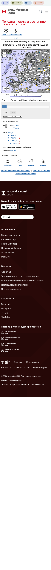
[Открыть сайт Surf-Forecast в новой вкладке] (5, 3)
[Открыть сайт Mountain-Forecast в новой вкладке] (16, 3)
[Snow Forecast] (14, 11)
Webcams (8, 165)
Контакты (6, 367)
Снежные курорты (10, 235)
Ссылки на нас (22, 367)
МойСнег (5, 256)
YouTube (5, 317)
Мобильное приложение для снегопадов (22, 280)
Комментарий (40, 367)
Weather (31, 165)
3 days (16, 125)
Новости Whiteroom (11, 248)
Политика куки (38, 384)
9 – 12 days (12, 140)
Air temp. (43, 165)
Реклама (18, 362)
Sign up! (13, 150)
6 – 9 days (12, 137)
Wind (20, 165)
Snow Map (6, 34)
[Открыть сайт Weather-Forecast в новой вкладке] (38, 3)
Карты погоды (8, 239)
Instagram (6, 308)
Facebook (6, 304)
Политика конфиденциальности (15, 384)
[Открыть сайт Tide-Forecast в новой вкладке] (28, 3)
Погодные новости (11, 289)
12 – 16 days (13, 143)
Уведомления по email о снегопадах (20, 276)
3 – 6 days (12, 135)
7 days (16, 128)
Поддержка (32, 362)
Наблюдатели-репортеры (14, 284)
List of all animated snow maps (15, 170)
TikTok (4, 312)
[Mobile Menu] (46, 11)
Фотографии (7, 252)
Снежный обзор (9, 243)
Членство (6, 271)
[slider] (4, 106)
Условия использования (11, 380)
